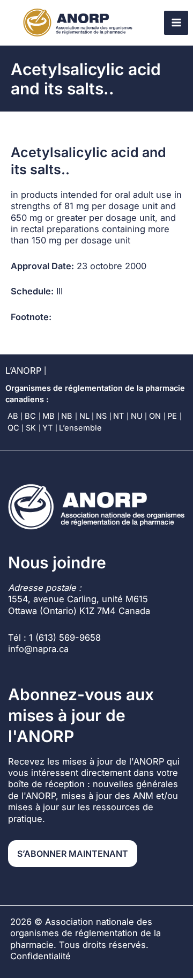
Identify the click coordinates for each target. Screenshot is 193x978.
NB (66, 416)
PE (172, 416)
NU (137, 416)
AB (13, 416)
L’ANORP (23, 370)
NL (84, 416)
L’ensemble (80, 428)
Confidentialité (40, 956)
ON (155, 416)
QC (13, 428)
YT (47, 428)
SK (31, 428)
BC (30, 416)
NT (118, 416)
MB (48, 416)
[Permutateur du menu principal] (176, 23)
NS (101, 416)
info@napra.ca (38, 648)
